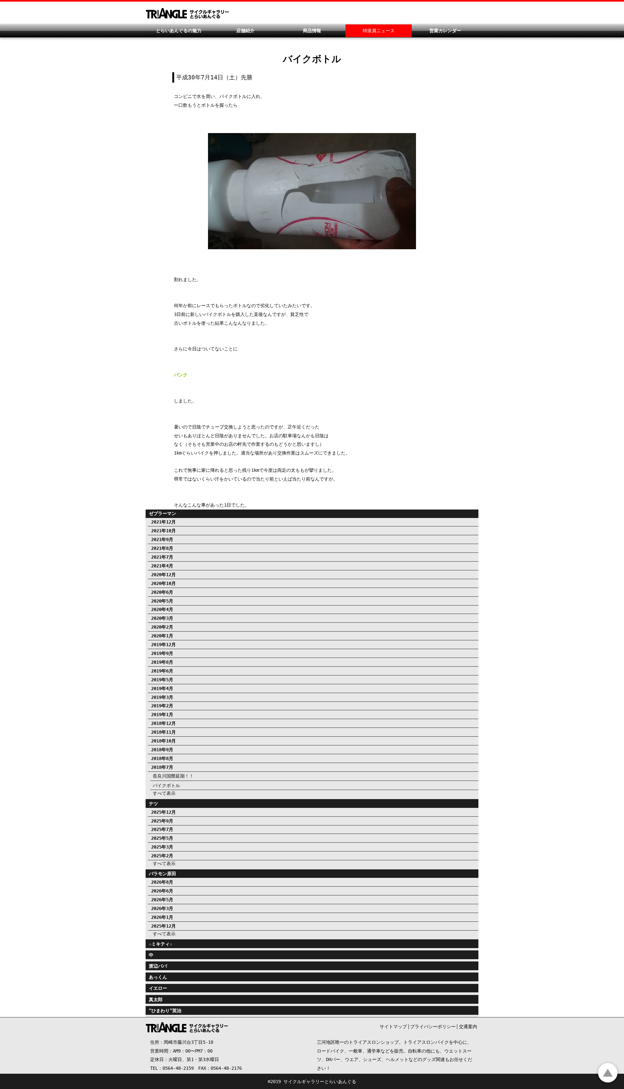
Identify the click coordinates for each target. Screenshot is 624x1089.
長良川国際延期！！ (173, 776)
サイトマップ (393, 1026)
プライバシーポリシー (433, 1026)
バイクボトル (166, 785)
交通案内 (468, 1026)
